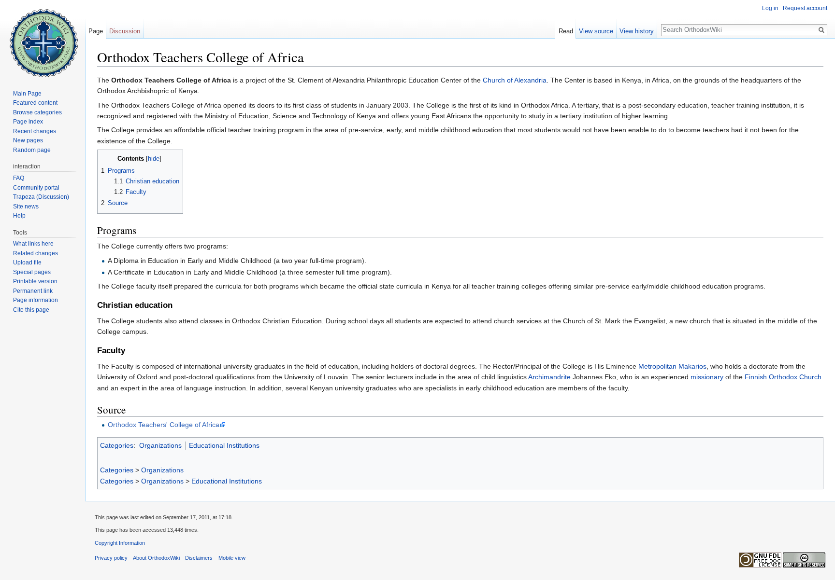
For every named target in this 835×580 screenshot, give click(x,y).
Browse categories (37, 112)
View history (636, 31)
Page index (28, 121)
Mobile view (231, 558)
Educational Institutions (224, 445)
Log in (770, 8)
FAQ (18, 178)
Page (95, 31)
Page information (35, 300)
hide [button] (153, 158)
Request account (805, 8)
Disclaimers (199, 558)
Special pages (32, 272)
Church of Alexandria (515, 80)
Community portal (36, 187)
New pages (28, 140)
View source (596, 31)
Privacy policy (111, 558)
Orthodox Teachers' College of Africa (163, 424)
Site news (26, 206)
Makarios (692, 366)
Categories (116, 445)
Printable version (35, 281)
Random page (32, 150)
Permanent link (33, 291)
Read (566, 31)
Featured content (35, 102)
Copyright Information (120, 543)
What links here (33, 243)
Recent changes (34, 131)
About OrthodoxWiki (156, 558)
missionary (707, 377)
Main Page (27, 93)
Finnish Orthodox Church (783, 377)
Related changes (35, 253)
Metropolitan (657, 366)
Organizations (160, 445)
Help (19, 215)
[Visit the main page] (42, 38)
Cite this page (31, 309)
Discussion (124, 31)
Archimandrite (549, 377)
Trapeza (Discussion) (41, 196)
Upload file (27, 262)
